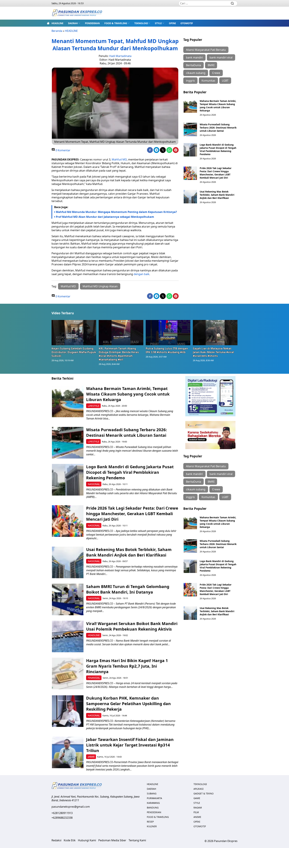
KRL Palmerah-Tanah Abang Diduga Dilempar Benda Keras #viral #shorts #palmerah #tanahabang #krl (119, 354)
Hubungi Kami (87, 840)
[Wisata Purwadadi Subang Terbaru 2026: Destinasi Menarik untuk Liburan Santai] (190, 129)
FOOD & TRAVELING (115, 23)
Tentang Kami (137, 840)
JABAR (91, 756)
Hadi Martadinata (120, 56)
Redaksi (56, 840)
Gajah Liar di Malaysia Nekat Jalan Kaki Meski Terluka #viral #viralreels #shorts (213, 352)
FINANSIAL (94, 677)
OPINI (172, 23)
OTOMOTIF (186, 23)
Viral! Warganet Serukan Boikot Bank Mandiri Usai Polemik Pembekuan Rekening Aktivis (131, 626)
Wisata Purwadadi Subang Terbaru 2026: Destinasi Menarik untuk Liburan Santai (218, 127)
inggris (190, 80)
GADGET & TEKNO (204, 793)
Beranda (57, 31)
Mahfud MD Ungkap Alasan (100, 286)
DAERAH (73, 23)
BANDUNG (153, 807)
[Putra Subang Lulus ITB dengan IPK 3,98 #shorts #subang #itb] (168, 332)
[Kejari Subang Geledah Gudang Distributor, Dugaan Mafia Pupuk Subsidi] (74, 332)
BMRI (211, 65)
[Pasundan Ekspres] (77, 13)
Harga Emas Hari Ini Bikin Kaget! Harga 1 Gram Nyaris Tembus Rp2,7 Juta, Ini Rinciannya (127, 666)
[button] (74, 23)
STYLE (158, 23)
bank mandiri (194, 57)
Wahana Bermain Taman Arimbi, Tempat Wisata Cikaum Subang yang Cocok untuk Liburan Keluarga (218, 105)
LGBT (225, 80)
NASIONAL (94, 484)
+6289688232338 (62, 818)
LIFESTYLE (93, 405)
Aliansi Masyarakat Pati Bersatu (206, 50)
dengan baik (141, 274)
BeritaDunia (193, 65)
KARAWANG (153, 802)
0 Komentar (62, 150)
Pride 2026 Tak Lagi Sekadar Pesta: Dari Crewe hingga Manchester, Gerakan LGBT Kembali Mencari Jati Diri (215, 173)
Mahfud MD (119, 159)
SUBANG (151, 793)
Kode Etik (70, 840)
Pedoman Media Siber (112, 840)
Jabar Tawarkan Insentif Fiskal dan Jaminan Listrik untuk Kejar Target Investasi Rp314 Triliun (130, 745)
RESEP (150, 821)
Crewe (216, 73)
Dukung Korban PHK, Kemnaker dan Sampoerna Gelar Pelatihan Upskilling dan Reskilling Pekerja (128, 703)
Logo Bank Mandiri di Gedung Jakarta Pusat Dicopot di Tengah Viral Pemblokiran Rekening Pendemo (218, 149)
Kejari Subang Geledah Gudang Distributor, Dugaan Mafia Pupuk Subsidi (74, 352)
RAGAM (198, 807)
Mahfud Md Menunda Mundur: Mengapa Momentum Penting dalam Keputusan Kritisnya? (116, 212)
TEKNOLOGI (141, 23)
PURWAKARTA (154, 798)
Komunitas (208, 80)
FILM (196, 812)
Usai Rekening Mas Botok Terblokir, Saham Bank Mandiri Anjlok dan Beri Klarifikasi (217, 195)
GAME (197, 798)
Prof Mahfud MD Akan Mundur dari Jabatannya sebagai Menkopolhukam (105, 217)
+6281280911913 (62, 813)
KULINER (152, 826)
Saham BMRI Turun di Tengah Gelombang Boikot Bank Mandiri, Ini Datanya (127, 589)
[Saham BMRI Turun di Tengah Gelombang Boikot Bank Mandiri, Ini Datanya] (67, 599)
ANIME (197, 817)
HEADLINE (57, 23)
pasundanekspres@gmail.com (71, 806)
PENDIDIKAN (92, 23)
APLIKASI (199, 788)
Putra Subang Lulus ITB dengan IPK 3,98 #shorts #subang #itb (167, 350)
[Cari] (232, 3)
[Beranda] (48, 23)
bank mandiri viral (221, 57)
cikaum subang (195, 73)
